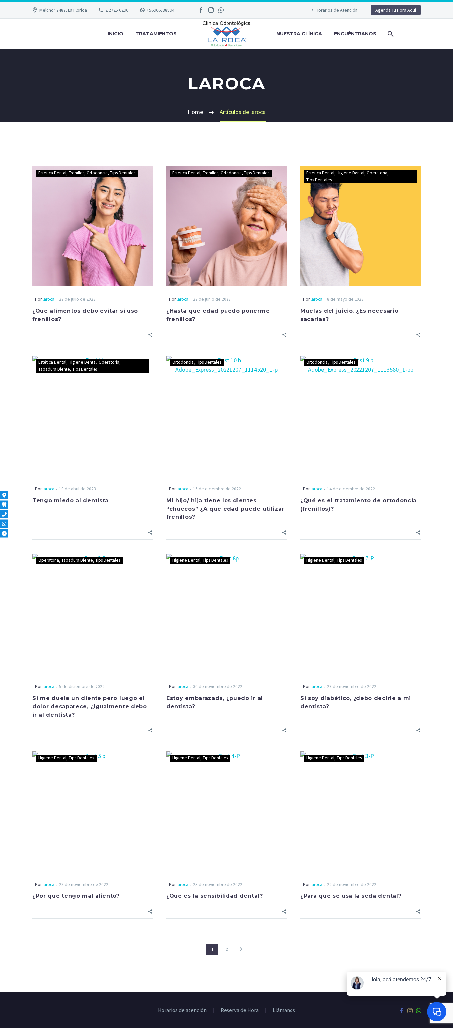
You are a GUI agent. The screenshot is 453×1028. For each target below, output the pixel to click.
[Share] (150, 334)
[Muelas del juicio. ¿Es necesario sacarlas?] (360, 226)
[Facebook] (201, 10)
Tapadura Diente (54, 369)
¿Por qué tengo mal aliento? (76, 896)
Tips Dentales (122, 173)
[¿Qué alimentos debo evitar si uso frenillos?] (92, 226)
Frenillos (76, 173)
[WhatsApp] (221, 10)
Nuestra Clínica (299, 34)
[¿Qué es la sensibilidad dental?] (226, 811)
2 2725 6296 (116, 10)
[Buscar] (389, 34)
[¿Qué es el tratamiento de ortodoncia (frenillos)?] (360, 416)
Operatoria (377, 173)
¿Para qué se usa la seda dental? (350, 896)
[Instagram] (211, 10)
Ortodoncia (97, 173)
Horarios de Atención (336, 10)
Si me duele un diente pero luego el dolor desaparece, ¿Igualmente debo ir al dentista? (89, 706)
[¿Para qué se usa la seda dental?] (360, 811)
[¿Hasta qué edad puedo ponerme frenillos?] (226, 226)
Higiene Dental (350, 173)
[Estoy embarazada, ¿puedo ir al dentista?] (226, 614)
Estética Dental (52, 173)
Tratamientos (156, 34)
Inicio (115, 34)
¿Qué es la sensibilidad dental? (214, 896)
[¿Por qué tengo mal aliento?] (92, 811)
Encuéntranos (355, 34)
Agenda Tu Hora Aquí (395, 10)
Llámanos (284, 1010)
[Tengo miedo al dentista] (92, 416)
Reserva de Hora (240, 1010)
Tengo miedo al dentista (70, 500)
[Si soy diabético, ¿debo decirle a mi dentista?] (360, 614)
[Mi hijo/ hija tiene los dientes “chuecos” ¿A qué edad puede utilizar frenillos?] (226, 416)
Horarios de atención (182, 1010)
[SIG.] (241, 949)
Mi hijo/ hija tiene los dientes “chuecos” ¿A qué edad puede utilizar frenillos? (225, 508)
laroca (48, 299)
